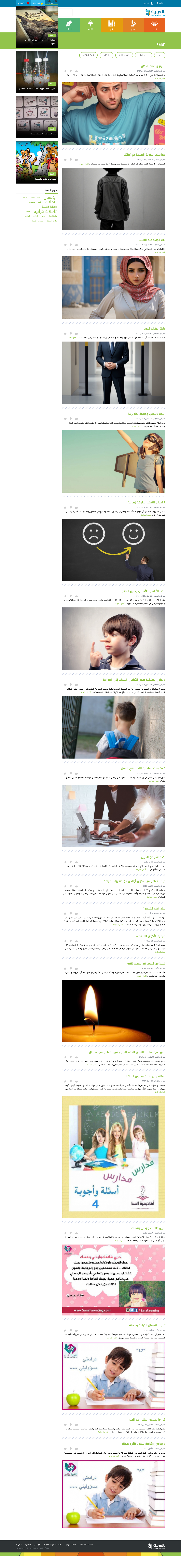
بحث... (67, 12)
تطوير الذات (143, 55)
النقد (40, 202)
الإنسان (50, 197)
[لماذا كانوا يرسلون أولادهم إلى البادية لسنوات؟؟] (37, 39)
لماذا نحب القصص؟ (153, 908)
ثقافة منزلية (124, 55)
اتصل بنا (18, 1544)
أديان (155, 29)
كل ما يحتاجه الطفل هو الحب (147, 1419)
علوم (133, 29)
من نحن (37, 1544)
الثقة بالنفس (35, 197)
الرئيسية (160, 3)
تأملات (51, 202)
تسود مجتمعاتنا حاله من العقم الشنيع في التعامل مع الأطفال (127, 1052)
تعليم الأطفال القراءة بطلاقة (147, 1325)
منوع (112, 29)
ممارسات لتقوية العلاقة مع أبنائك (144, 154)
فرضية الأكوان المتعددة (150, 936)
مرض (43, 216)
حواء (159, 55)
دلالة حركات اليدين (154, 328)
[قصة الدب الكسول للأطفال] (37, 177)
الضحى (24, 197)
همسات (32, 202)
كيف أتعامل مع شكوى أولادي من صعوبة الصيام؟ (134, 881)
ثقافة (90, 29)
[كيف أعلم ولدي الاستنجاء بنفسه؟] (37, 131)
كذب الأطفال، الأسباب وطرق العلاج (143, 591)
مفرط (28, 211)
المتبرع (27, 216)
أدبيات (69, 29)
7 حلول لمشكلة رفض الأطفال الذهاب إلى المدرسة (133, 679)
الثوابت (35, 216)
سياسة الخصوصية (86, 1544)
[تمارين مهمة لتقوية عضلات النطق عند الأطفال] (37, 86)
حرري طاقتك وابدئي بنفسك (148, 1228)
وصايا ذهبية (49, 206)
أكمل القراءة (160, 78)
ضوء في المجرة (37, 220)
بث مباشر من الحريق (153, 857)
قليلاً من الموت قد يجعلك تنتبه (146, 963)
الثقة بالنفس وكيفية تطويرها (146, 413)
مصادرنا (28, 1544)
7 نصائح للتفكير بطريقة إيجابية (146, 502)
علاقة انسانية (52, 220)
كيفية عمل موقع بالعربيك (52, 1544)
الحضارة (106, 55)
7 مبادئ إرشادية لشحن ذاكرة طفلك (143, 1443)
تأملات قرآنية (45, 211)
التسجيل (146, 3)
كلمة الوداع (53, 216)
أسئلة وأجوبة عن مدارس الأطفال (145, 1076)
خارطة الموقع (71, 1544)
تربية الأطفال (88, 55)
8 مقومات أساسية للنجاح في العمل (143, 768)
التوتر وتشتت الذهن (153, 66)
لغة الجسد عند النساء (152, 239)
